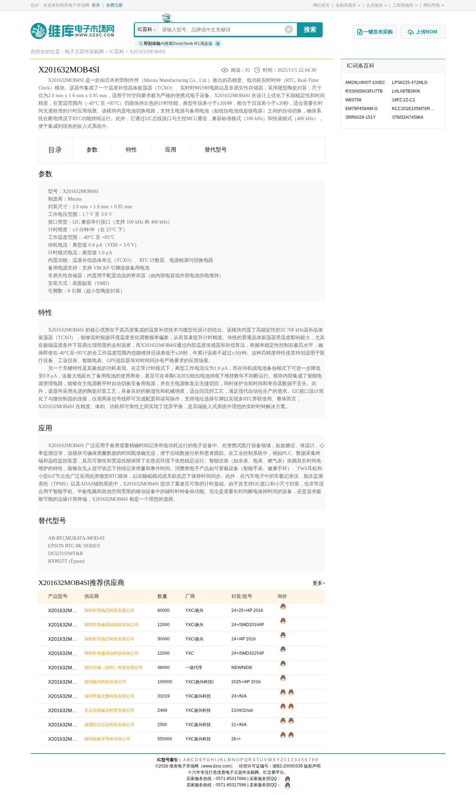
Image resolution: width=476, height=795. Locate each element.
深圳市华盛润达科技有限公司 (111, 624)
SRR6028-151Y (360, 117)
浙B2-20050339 (287, 766)
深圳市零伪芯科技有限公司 (109, 610)
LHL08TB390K (406, 91)
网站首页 (321, 5)
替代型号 (216, 150)
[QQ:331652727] (286, 784)
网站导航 (431, 5)
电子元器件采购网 (84, 51)
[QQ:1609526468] (286, 778)
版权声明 (312, 766)
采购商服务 (346, 5)
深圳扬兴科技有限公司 (105, 681)
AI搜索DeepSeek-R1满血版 (178, 43)
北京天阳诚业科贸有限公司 (109, 710)
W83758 (353, 100)
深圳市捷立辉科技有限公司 (109, 696)
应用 (170, 150)
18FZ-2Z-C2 (403, 100)
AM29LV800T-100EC (365, 82)
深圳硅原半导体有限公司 (107, 738)
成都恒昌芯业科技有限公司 (109, 724)
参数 (92, 150)
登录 (96, 5)
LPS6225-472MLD (410, 82)
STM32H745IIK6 (407, 117)
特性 (131, 150)
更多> (319, 583)
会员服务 (374, 5)
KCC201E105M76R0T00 (415, 108)
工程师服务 (403, 5)
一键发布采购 (378, 31)
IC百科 (145, 29)
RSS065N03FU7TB (364, 91)
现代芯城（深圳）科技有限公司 (113, 667)
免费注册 (114, 5)
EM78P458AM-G (361, 108)
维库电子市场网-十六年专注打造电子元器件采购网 (72, 31)
